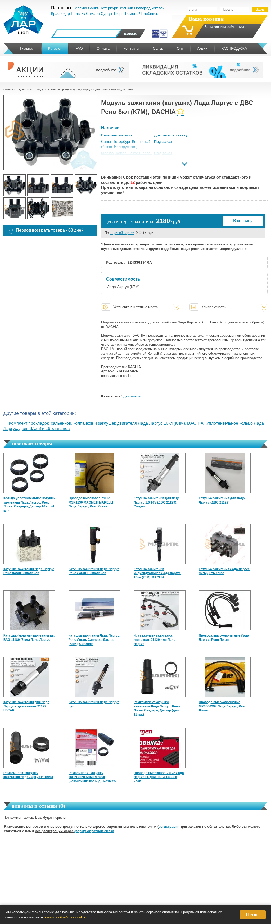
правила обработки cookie (64, 917)
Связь (158, 48)
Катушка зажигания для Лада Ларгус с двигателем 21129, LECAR (26, 706)
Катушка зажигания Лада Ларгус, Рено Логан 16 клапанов (94, 571)
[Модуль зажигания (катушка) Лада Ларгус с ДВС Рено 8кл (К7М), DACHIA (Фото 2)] (38, 185)
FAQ (79, 48)
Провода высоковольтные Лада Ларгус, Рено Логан (224, 638)
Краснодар (60, 13)
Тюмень (131, 13)
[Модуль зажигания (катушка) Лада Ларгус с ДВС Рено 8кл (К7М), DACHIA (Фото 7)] (62, 208)
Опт (180, 48)
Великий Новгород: (117, 165)
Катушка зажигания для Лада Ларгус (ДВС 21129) (222, 500)
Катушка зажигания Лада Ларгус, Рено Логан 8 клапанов (29, 571)
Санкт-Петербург (103, 8)
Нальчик (78, 13)
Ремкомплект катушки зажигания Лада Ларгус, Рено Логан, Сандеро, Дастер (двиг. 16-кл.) (157, 708)
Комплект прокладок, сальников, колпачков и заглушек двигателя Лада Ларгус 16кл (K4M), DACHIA (106, 423)
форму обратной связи (94, 831)
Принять (252, 915)
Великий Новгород (135, 8)
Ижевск (158, 8)
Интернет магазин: (117, 135)
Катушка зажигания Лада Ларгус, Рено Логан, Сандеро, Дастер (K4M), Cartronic (94, 640)
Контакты (131, 48)
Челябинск (148, 13)
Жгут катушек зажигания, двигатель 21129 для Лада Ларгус (154, 640)
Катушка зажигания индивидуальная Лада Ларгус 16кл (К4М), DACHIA (157, 573)
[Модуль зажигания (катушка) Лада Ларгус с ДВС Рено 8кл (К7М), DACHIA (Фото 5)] (14, 208)
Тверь (118, 13)
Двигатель (26, 89)
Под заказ (163, 141)
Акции (202, 48)
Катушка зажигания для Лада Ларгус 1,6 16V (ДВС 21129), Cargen (157, 502)
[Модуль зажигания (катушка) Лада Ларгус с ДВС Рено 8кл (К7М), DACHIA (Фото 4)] (86, 185)
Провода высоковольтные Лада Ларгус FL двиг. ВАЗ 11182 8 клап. (159, 777)
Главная (9, 89)
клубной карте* (122, 233)
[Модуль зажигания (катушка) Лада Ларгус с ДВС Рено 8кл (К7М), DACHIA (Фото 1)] (14, 185)
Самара (93, 13)
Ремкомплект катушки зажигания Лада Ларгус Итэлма (28, 775)
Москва (80, 8)
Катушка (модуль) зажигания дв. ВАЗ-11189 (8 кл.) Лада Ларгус (29, 638)
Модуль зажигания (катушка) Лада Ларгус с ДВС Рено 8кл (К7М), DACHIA (85, 89)
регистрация (169, 827)
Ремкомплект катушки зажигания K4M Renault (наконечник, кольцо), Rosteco (92, 777)
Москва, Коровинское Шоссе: (126, 153)
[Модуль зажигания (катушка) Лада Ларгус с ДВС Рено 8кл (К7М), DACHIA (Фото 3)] (62, 185)
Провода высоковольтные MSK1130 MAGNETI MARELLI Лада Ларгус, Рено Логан (91, 502)
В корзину (242, 220)
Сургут (106, 13)
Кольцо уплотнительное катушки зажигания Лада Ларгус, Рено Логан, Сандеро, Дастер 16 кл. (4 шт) (29, 504)
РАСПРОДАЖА (234, 48)
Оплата (103, 48)
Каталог (55, 48)
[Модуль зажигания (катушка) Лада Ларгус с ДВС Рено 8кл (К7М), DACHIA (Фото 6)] (38, 208)
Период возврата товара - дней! (50, 230)
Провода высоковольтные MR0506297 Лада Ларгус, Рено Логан (222, 706)
